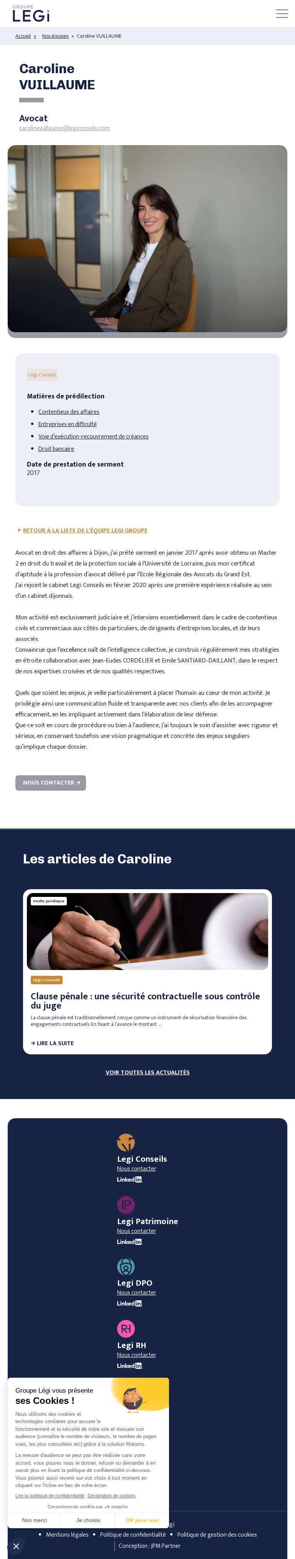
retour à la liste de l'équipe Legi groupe (85, 530)
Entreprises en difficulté (67, 424)
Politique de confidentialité (133, 1535)
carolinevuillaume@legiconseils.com (64, 128)
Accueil (23, 36)
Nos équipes (55, 36)
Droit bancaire (56, 449)
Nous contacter (48, 783)
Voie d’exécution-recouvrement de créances (93, 437)
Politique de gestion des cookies (217, 1535)
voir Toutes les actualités (148, 1073)
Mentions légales (67, 1535)
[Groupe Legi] (31, 13)
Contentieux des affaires (68, 412)
